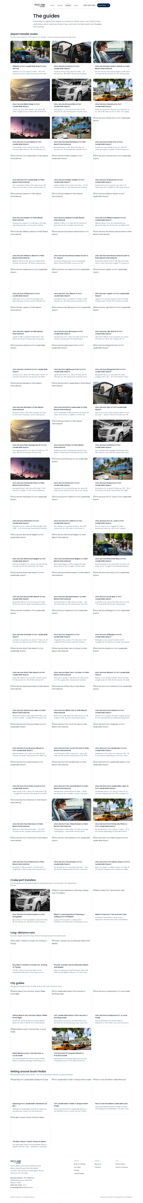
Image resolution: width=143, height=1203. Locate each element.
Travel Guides (79, 1173)
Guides (68, 5)
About (76, 5)
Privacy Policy (120, 1164)
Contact (98, 1167)
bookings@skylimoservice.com (21, 1187)
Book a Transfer (79, 1164)
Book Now (102, 5)
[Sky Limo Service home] (40, 5)
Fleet (52, 5)
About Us (98, 1164)
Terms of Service (121, 1167)
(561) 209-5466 (89, 5)
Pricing (59, 5)
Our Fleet (77, 1167)
